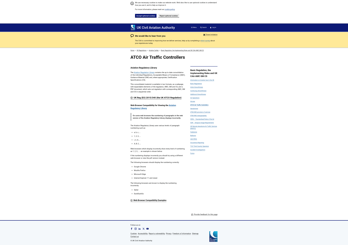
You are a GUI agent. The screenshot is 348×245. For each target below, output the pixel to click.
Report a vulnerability (157, 233)
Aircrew (192, 101)
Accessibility (143, 233)
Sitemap (195, 233)
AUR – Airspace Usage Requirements (202, 123)
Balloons (193, 135)
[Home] (132, 28)
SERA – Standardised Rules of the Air (202, 119)
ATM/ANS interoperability (198, 116)
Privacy (168, 233)
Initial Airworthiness (196, 87)
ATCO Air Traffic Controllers (199, 105)
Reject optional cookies (169, 16)
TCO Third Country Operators (199, 146)
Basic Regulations (196, 84)
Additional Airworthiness (198, 94)
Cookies (133, 233)
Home (132, 50)
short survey (205, 41)
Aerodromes (194, 108)
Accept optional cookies (145, 16)
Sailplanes (193, 132)
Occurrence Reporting (197, 143)
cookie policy (170, 9)
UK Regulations (141, 50)
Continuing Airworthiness (198, 91)
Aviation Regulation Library (144, 72)
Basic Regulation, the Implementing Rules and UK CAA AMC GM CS (182, 50)
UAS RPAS (193, 139)
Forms (192, 153)
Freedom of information (182, 233)
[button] (210, 35)
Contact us (134, 236)
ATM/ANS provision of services (200, 112)
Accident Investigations (197, 150)
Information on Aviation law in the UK (202, 80)
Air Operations (194, 98)
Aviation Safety (154, 50)
